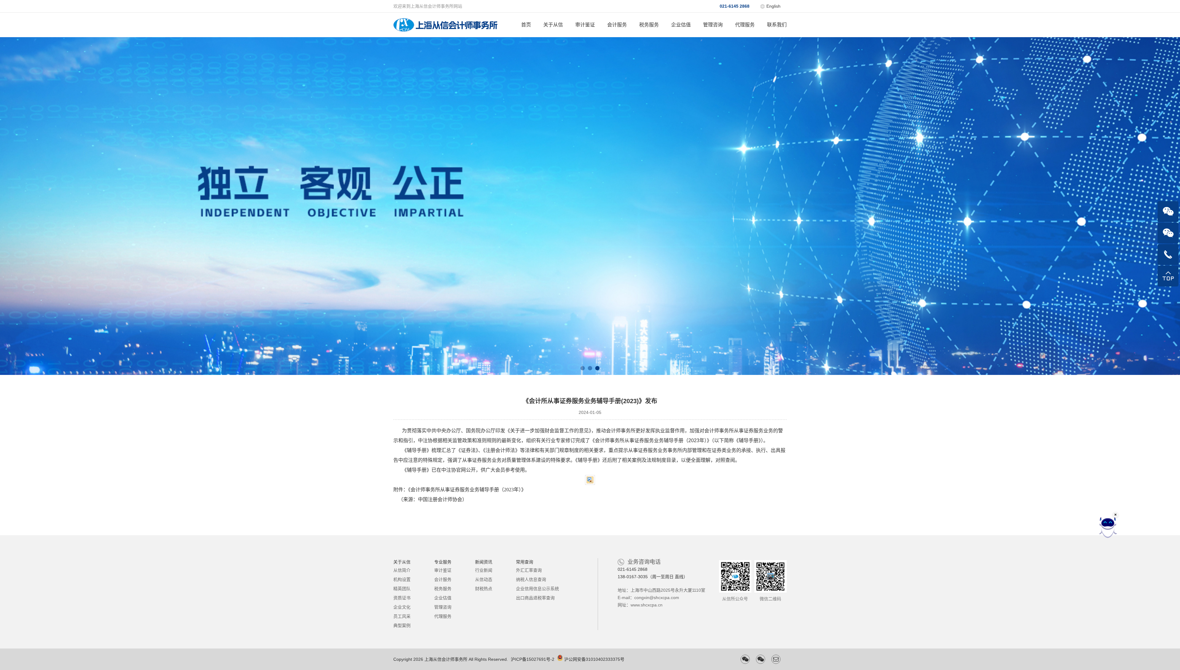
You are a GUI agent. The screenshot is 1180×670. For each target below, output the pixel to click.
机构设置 (402, 579)
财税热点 (483, 588)
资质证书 (402, 597)
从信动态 (483, 579)
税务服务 (649, 24)
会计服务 (617, 24)
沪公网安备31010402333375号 (594, 659)
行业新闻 (483, 570)
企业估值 (681, 24)
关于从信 (553, 24)
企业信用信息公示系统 (537, 588)
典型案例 (402, 625)
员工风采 (402, 616)
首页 (526, 24)
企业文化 (402, 607)
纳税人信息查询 (531, 579)
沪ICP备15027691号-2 (532, 659)
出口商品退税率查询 (535, 597)
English (773, 6)
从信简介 (402, 570)
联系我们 (777, 24)
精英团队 (402, 588)
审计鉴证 (585, 24)
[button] (582, 368)
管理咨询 (713, 24)
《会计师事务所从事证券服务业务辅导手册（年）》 (467, 489)
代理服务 (745, 24)
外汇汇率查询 (529, 570)
